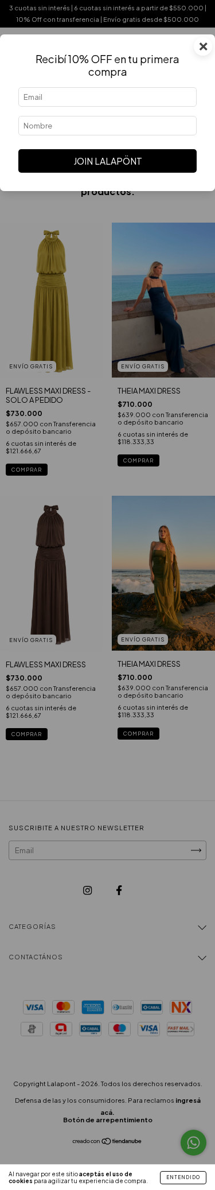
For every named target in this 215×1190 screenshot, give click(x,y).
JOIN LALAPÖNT (107, 160)
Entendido (183, 1177)
